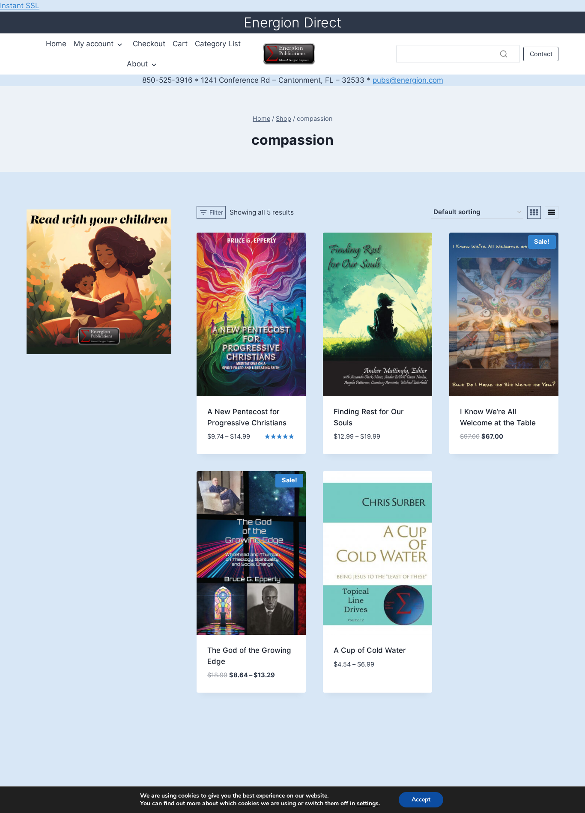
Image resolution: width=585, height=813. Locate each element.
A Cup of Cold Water (370, 650)
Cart (180, 43)
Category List (218, 43)
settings (368, 803)
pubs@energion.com (408, 80)
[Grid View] (534, 212)
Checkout (149, 43)
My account (93, 43)
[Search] (504, 54)
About (137, 64)
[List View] (551, 212)
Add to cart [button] (229, 442)
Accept (421, 799)
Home (56, 43)
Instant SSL (19, 5)
